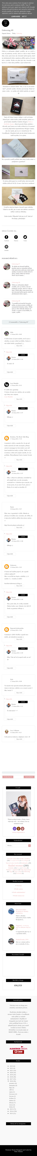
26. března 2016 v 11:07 (17, 412)
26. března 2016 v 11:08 (17, 541)
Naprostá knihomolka (16, 628)
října (10, 1087)
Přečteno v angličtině (12, 870)
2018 (11, 1077)
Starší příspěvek (29, 777)
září (10, 1090)
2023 (11, 1066)
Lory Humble (14, 383)
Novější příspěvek (8, 777)
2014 (11, 1111)
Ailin (11, 332)
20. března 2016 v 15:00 (16, 630)
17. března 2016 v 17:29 (16, 439)
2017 (11, 1079)
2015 (11, 1109)
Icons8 (18, 1034)
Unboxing (19, 33)
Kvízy (18, 868)
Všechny (19, 885)
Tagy (10, 871)
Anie (11, 679)
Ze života (19, 873)
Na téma (24, 868)
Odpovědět (19, 345)
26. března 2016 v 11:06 (17, 359)
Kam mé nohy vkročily (12, 863)
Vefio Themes (18, 1151)
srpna (11, 1092)
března (11, 1102)
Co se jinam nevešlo (14, 860)
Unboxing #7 (16, 264)
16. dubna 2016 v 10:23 (16, 732)
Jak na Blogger (24, 860)
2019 (11, 1075)
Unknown (13, 565)
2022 (11, 1068)
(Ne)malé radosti (11, 858)
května (11, 1098)
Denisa (13, 357)
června (11, 1096)
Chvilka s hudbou (24, 858)
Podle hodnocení (19, 895)
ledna (11, 1107)
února (11, 1105)
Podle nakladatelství (19, 892)
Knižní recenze (15, 865)
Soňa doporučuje (25, 870)
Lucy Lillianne (14, 730)
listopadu (12, 1085)
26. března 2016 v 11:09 (17, 653)
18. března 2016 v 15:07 (16, 509)
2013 (11, 1113)
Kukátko (11, 868)
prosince (12, 1083)
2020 (11, 1072)
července (12, 1094)
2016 (11, 1081)
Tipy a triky (18, 871)
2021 (11, 1070)
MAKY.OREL (13, 1032)
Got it (24, 16)
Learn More (15, 16)
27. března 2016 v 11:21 (17, 706)
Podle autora (19, 889)
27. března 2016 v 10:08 (16, 681)
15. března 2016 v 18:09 (16, 334)
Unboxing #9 (16, 282)
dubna (11, 1100)
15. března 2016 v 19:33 (16, 385)
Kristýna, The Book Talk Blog (19, 437)
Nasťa (12, 507)
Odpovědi (9, 352)
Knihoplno (24, 863)
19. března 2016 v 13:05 (16, 567)
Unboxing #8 (16, 301)
